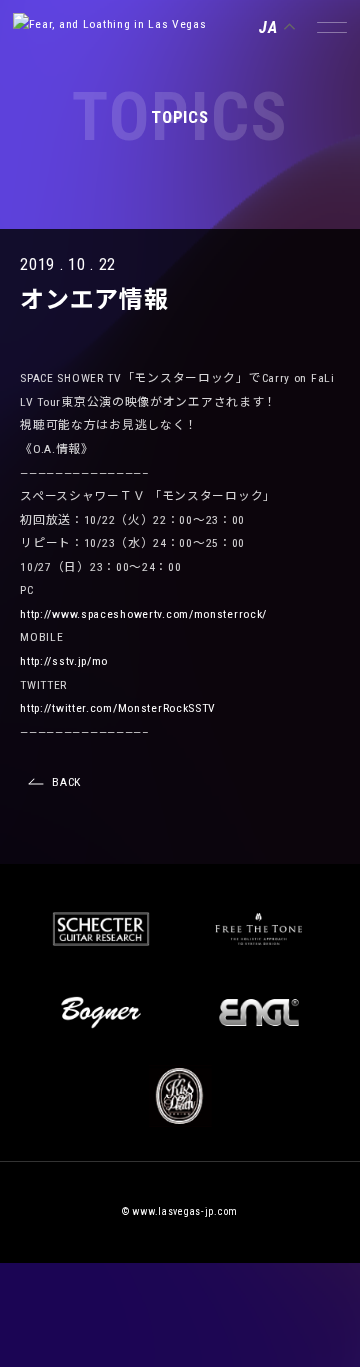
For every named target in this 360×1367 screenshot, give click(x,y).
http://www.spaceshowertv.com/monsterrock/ (143, 614)
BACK (66, 782)
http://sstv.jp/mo (64, 661)
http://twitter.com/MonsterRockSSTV (118, 708)
